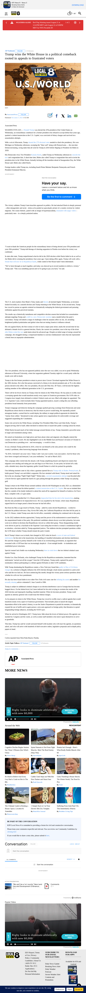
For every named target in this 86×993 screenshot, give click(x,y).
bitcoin (45, 302)
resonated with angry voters (66, 211)
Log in (72, 844)
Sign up (77, 844)
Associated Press (12, 114)
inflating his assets (62, 580)
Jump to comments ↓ (12, 649)
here (47, 835)
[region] (43, 871)
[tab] (11, 859)
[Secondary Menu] (8, 13)
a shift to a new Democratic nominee (39, 317)
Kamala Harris (36, 155)
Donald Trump (29, 130)
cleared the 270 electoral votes (38, 142)
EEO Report (29, 953)
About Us (37, 961)
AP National (24, 643)
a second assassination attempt (56, 476)
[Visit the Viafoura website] (76, 898)
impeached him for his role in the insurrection (57, 498)
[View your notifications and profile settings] (79, 859)
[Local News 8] (18, 13)
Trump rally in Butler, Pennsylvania (65, 471)
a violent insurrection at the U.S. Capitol (49, 488)
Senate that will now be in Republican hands (20, 262)
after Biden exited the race (14, 332)
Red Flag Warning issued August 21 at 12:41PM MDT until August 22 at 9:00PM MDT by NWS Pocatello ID (48, 25)
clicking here (11, 832)
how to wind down (51, 550)
